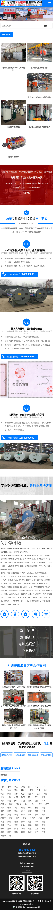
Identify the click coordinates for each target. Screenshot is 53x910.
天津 (36, 797)
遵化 (11, 836)
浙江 (16, 801)
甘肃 (30, 787)
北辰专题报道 (46, 755)
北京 (9, 787)
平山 (9, 825)
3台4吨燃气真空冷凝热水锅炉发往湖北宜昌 (13, 707)
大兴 (2, 808)
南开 (9, 811)
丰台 (43, 801)
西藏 (2, 801)
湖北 (38, 790)
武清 (9, 815)
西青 (36, 811)
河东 (43, 808)
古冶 (36, 829)
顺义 (40, 804)
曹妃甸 (3, 836)
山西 (16, 797)
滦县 (16, 832)
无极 (2, 825)
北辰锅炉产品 (6, 35)
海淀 (11, 804)
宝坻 (16, 815)
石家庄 (3, 818)
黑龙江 (23, 790)
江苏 (2, 794)
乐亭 (30, 832)
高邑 (30, 822)
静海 (36, 815)
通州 (33, 804)
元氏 (16, 825)
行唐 (16, 822)
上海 (9, 797)
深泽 (36, 822)
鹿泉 (9, 829)
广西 (43, 787)
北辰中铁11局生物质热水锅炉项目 (39, 688)
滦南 (23, 832)
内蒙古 (30, 794)
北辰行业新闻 (20, 755)
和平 (36, 808)
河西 (2, 811)
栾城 (9, 822)
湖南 (45, 790)
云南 (9, 801)
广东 (36, 787)
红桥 (23, 811)
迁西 (36, 832)
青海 (45, 794)
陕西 (23, 797)
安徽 (2, 787)
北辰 (2, 815)
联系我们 (26, 193)
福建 (23, 787)
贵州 (2, 790)
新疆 (43, 797)
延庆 (30, 808)
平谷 (16, 808)
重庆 (16, 787)
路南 (23, 829)
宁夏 (38, 794)
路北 (30, 829)
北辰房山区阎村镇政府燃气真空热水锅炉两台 (39, 726)
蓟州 (43, 815)
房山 (26, 804)
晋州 (43, 825)
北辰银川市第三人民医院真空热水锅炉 (39, 707)
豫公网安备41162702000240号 (28, 907)
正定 (2, 822)
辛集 (30, 825)
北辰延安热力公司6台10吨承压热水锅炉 (13, 688)
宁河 (30, 815)
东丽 (30, 811)
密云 (23, 808)
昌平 (47, 804)
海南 (9, 790)
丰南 (2, 832)
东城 (23, 801)
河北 (16, 790)
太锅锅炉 (3, 775)
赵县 (23, 825)
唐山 (16, 829)
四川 (30, 797)
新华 (24, 818)
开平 (43, 829)
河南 (31, 790)
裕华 (40, 818)
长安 (11, 818)
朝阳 (36, 801)
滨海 (23, 815)
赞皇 (43, 822)
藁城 (36, 825)
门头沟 (18, 804)
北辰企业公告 (33, 755)
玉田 (43, 832)
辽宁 (23, 794)
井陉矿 (32, 818)
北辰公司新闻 (6, 755)
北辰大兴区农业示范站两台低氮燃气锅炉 (13, 726)
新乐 (2, 829)
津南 (43, 811)
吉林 (16, 794)
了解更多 (27, 871)
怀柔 (9, 808)
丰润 (9, 832)
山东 (2, 797)
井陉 (47, 818)
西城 (30, 801)
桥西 (17, 818)
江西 (9, 794)
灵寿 (23, 822)
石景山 (3, 804)
